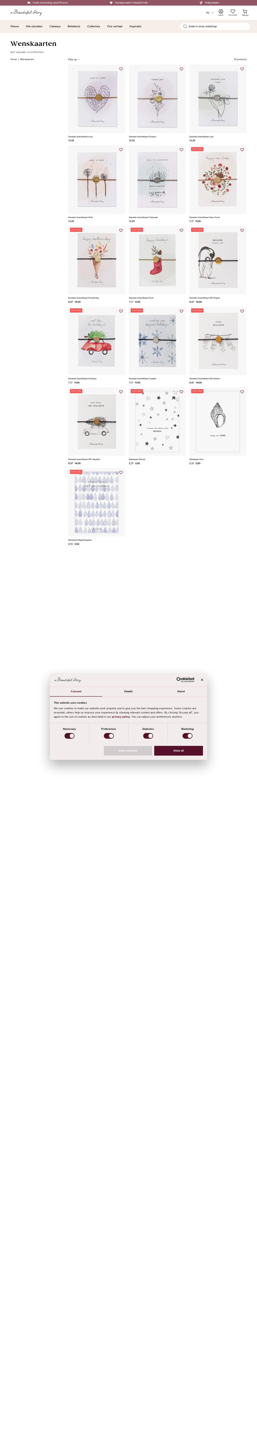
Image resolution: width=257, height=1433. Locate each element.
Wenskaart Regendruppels (80, 540)
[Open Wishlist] (233, 11)
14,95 (71, 140)
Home (13, 59)
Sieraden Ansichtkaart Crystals (142, 379)
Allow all (178, 750)
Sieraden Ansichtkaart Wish (80, 217)
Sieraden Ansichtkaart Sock (141, 298)
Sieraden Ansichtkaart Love (80, 137)
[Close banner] (202, 680)
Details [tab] (128, 691)
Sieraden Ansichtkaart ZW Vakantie (84, 459)
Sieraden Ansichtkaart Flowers (142, 137)
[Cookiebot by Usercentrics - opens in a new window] (179, 679)
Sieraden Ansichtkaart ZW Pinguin (204, 298)
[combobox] (215, 26)
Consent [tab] (76, 691)
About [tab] (181, 691)
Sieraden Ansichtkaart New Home (204, 217)
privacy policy (121, 716)
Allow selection (128, 750)
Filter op (72, 59)
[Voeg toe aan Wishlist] (120, 69)
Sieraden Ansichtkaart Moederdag (83, 298)
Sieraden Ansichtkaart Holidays (82, 379)
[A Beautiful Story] (29, 12)
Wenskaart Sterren (137, 459)
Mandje (245, 12)
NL (208, 12)
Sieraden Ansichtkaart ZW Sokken (204, 379)
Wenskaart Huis (196, 459)
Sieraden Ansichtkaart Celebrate (143, 217)
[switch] (109, 736)
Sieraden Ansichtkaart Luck (201, 137)
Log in (223, 12)
